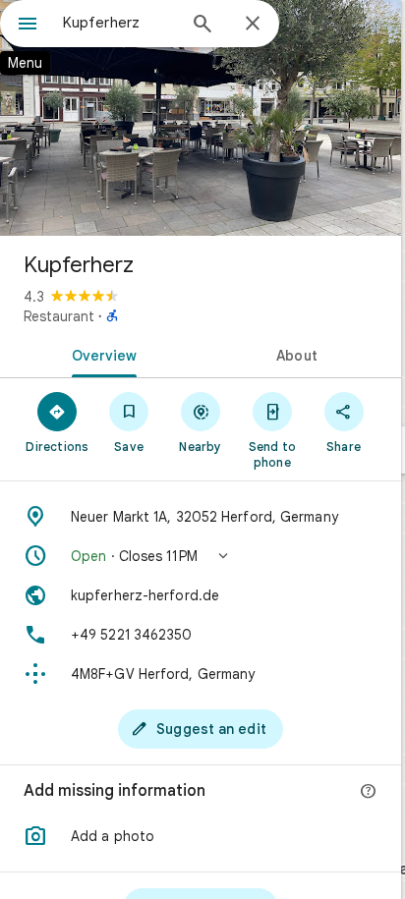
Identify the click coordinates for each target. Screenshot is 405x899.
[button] (200, 556)
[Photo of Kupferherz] (200, 118)
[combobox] (119, 22)
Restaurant (59, 316)
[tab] (100, 353)
